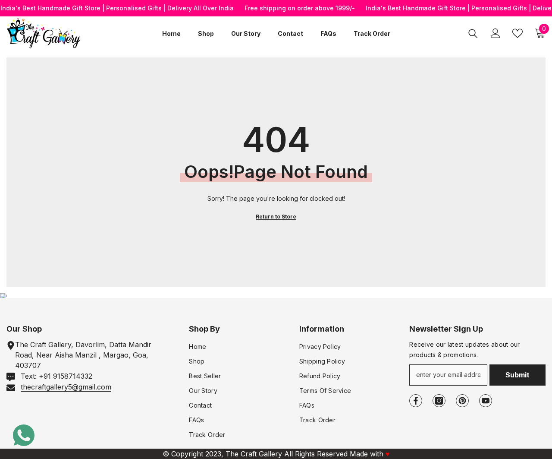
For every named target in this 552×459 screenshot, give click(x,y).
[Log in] (495, 33)
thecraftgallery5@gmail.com (66, 387)
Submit (517, 374)
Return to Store (276, 216)
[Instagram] (439, 400)
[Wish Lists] (517, 33)
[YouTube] (485, 400)
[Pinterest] (462, 400)
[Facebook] (415, 400)
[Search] (473, 33)
